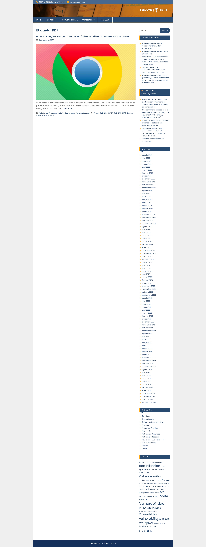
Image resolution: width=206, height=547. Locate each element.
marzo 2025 (147, 205)
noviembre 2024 (149, 217)
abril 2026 (146, 167)
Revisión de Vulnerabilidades (153, 440)
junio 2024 (146, 232)
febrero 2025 (147, 208)
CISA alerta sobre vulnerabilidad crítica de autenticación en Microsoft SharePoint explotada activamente (155, 61)
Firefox (162, 477)
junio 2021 (146, 340)
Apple (148, 469)
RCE (162, 492)
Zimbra (145, 446)
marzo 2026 (147, 170)
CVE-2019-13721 (120, 113)
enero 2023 (146, 283)
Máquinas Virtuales (150, 428)
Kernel (150, 484)
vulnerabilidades (150, 508)
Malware (145, 425)
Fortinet (142, 480)
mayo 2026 (147, 164)
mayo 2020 (147, 378)
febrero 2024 (147, 244)
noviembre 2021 (148, 325)
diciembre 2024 (148, 214)
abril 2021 (145, 346)
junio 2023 (146, 268)
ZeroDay (142, 526)
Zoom (144, 449)
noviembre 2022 (149, 289)
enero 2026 (147, 176)
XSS (155, 523)
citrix (147, 473)
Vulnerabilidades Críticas (148, 511)
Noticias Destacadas (66, 113)
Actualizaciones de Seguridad (150, 462)
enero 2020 (147, 390)
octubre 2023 (147, 256)
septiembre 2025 (149, 188)
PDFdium (51, 115)
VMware (143, 499)
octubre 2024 (147, 220)
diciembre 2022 (148, 286)
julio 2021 (145, 337)
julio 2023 (146, 265)
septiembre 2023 (149, 259)
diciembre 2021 (148, 322)
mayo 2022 (146, 307)
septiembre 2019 (149, 402)
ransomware (154, 492)
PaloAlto (165, 487)
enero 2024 (147, 247)
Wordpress (146, 523)
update (163, 496)
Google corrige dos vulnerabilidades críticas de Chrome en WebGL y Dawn (153, 70)
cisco (142, 472)
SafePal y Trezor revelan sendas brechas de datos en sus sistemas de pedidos (155, 123)
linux (155, 483)
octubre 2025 (147, 185)
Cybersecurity (149, 476)
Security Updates (145, 496)
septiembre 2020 (149, 366)
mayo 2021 (146, 343)
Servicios (51, 19)
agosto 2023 (147, 262)
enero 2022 (146, 319)
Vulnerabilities (148, 514)
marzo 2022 (147, 313)
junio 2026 (146, 161)
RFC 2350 (105, 19)
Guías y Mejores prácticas (153, 422)
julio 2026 (146, 158)
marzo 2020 (147, 384)
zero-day (161, 523)
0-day (96, 113)
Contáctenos (88, 19)
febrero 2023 (147, 280)
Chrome (161, 469)
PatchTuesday (150, 489)
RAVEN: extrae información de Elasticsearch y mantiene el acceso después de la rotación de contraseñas (155, 103)
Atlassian (154, 469)
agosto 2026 (147, 155)
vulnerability (149, 518)
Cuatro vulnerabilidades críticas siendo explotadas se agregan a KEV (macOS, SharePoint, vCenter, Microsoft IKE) (155, 114)
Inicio (38, 19)
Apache (142, 469)
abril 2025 (146, 203)
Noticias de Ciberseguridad (149, 92)
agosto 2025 (147, 191)
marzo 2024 (147, 241)
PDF (45, 115)
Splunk (154, 496)
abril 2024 (146, 238)
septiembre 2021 (149, 331)
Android (163, 466)
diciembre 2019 (148, 393)
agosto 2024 (147, 226)
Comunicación (69, 19)
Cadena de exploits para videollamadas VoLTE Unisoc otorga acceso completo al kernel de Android (153, 132)
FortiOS (148, 480)
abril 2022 (146, 310)
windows (164, 519)
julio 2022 (146, 301)
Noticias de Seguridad (48, 113)
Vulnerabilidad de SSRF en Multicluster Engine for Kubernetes (152, 46)
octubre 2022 (147, 292)
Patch (141, 489)
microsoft (152, 486)
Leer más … (69, 108)
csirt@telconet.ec (77, 2)
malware (143, 486)
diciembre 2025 (148, 179)
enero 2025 (146, 211)
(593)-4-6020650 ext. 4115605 (51, 2)
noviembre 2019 (148, 396)
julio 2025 (146, 194)
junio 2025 (146, 197)
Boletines (146, 416)
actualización (149, 466)
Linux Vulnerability (163, 484)
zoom (154, 526)
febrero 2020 (147, 387)
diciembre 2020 (148, 357)
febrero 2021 (147, 351)
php (158, 489)
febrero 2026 (147, 173)
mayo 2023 (146, 271)
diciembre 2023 (148, 250)
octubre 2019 (147, 399)
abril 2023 (146, 274)
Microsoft (146, 431)
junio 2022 (146, 304)
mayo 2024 (147, 235)
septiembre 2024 (149, 223)
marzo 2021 (146, 349)
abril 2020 (146, 381)
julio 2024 (146, 229)
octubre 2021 (147, 328)
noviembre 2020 (149, 360)
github (153, 480)
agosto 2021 (147, 334)
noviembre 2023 (149, 253)
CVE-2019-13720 (106, 113)
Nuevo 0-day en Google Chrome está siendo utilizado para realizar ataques (82, 36)
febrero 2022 (147, 316)
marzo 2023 (147, 277)
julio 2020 (146, 372)
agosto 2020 (147, 369)
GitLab (158, 480)
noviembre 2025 (149, 182)
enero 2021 (146, 354)
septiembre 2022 (149, 295)
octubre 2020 (147, 363)
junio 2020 (146, 375)
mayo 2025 (146, 200)
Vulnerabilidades (82, 113)
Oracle (159, 487)
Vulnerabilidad (151, 503)
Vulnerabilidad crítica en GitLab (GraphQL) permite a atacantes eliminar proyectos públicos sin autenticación (155, 79)
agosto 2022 (147, 298)
